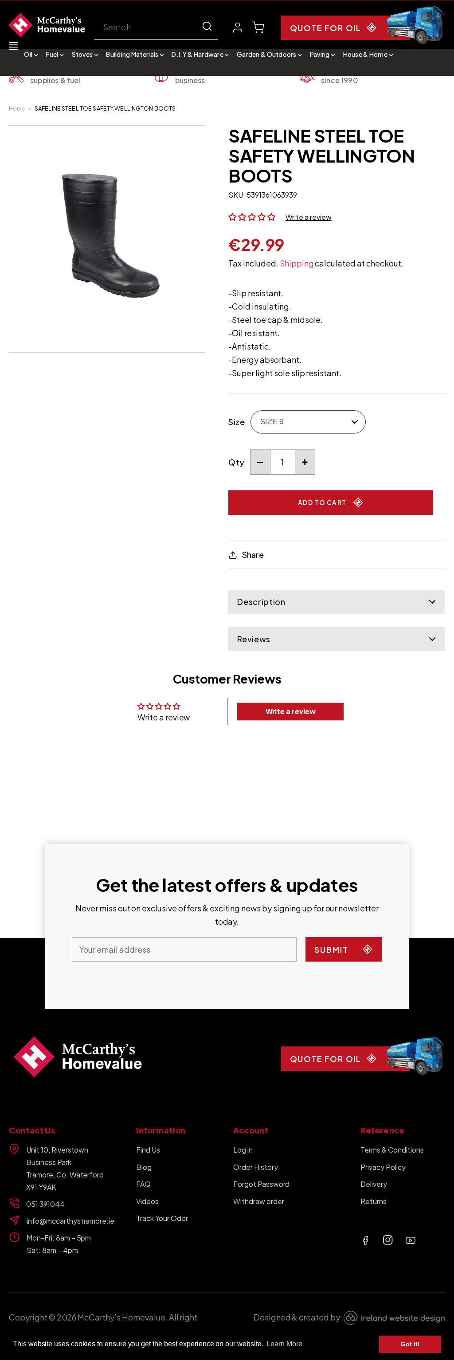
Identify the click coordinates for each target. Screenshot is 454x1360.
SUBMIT (331, 949)
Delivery (373, 1184)
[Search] (207, 26)
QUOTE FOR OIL (325, 28)
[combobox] (156, 28)
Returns (373, 1201)
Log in (243, 1149)
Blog (144, 1167)
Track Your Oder (162, 1218)
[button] (31, 54)
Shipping (297, 263)
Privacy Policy (383, 1167)
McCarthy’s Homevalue (121, 1317)
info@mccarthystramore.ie (70, 1220)
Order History (255, 1167)
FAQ (143, 1184)
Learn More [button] (284, 1344)
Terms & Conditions (391, 1149)
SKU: (236, 194)
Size (236, 422)
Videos (147, 1201)
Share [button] (252, 554)
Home (17, 108)
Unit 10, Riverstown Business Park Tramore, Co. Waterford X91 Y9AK (65, 1168)
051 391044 (45, 1204)
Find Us (148, 1149)
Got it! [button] (410, 1344)
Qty (236, 462)
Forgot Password (261, 1184)
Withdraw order (258, 1201)
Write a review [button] (291, 711)
